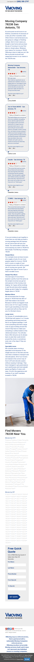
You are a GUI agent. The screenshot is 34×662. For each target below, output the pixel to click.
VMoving (17, 628)
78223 (18, 505)
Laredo (13, 466)
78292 (13, 538)
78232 (24, 510)
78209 (7, 499)
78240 (24, 514)
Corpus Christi (21, 449)
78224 (24, 505)
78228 (24, 507)
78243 (18, 516)
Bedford (8, 444)
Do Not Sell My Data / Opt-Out (19, 630)
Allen (20, 440)
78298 (24, 540)
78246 (13, 518)
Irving (7, 464)
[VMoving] (17, 9)
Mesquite (16, 471)
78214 (13, 501)
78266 (13, 529)
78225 (7, 507)
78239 (18, 514)
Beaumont (21, 442)
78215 (18, 501)
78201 (8, 494)
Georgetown (24, 458)
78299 (7, 543)
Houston (8, 462)
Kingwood (22, 464)
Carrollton (14, 447)
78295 (7, 540)
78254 (13, 523)
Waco (26, 486)
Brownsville (15, 444)
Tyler (15, 486)
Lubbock (15, 469)
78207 (18, 496)
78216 (24, 501)
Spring (13, 482)
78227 (18, 507)
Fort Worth (14, 453)
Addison (14, 440)
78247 (18, 518)
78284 (18, 534)
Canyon (7, 447)
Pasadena (22, 475)
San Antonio (18, 480)
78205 (7, 496)
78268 (18, 529)
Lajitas (7, 466)
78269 (24, 529)
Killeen (16, 464)
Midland (22, 471)
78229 (7, 510)
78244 (24, 516)
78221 (7, 505)
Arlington (9, 442)
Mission (7, 473)
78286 (7, 536)
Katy (11, 464)
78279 (24, 532)
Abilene (8, 440)
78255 (18, 523)
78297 (18, 540)
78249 (7, 521)
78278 (18, 532)
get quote (14, 597)
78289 (24, 536)
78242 (13, 516)
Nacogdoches (16, 473)
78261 (7, 527)
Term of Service (29, 655)
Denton (12, 451)
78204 (24, 494)
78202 (14, 494)
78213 (7, 501)
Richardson (13, 477)
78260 (24, 525)
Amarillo (25, 440)
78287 (13, 536)
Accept (27, 659)
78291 (7, 538)
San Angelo (9, 480)
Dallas (7, 451)
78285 (24, 534)
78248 (24, 518)
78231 (18, 510)
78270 (7, 532)
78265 (7, 529)
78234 (13, 512)
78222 (13, 505)
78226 (13, 507)
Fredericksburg (10, 455)
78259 (18, 525)
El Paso (18, 451)
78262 (13, 527)
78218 (13, 503)
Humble (14, 462)
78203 (19, 494)
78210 (13, 499)
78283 (13, 534)
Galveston (24, 455)
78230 (13, 510)
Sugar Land (20, 482)
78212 (24, 499)
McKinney (8, 471)
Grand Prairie (10, 460)
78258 (13, 525)
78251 (18, 521)
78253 (7, 523)
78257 (7, 525)
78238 (13, 514)
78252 (24, 521)
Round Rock (22, 477)
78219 (18, 503)
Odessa (15, 475)
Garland (8, 458)
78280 (7, 534)
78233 (7, 512)
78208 (24, 496)
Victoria (20, 486)
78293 (18, 538)
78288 (18, 536)
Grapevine (19, 460)
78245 (7, 518)
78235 (18, 512)
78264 (24, 527)
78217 (7, 503)
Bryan (22, 444)
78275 (13, 532)
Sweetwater (9, 484)
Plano (7, 477)
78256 (24, 523)
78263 (18, 527)
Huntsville (21, 462)
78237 (7, 514)
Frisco (18, 455)
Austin (15, 442)
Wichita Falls (10, 488)
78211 (18, 499)
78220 (24, 503)
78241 (7, 516)
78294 (24, 538)
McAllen (21, 469)
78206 (13, 496)
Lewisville (20, 466)
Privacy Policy (8, 630)
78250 (13, 521)
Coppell (13, 449)
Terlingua (17, 484)
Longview (8, 469)
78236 (24, 512)
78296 (13, 540)
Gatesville (15, 458)
